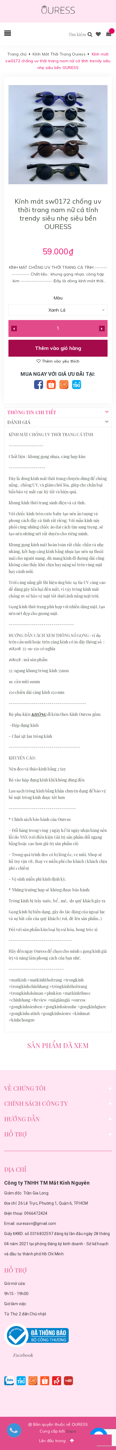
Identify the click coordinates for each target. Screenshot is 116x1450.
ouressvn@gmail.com (36, 1223)
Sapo (71, 1431)
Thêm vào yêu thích (60, 361)
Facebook (23, 1355)
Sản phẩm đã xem (58, 1045)
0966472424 (36, 1213)
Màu (58, 298)
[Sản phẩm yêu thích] (98, 34)
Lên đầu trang (53, 1440)
